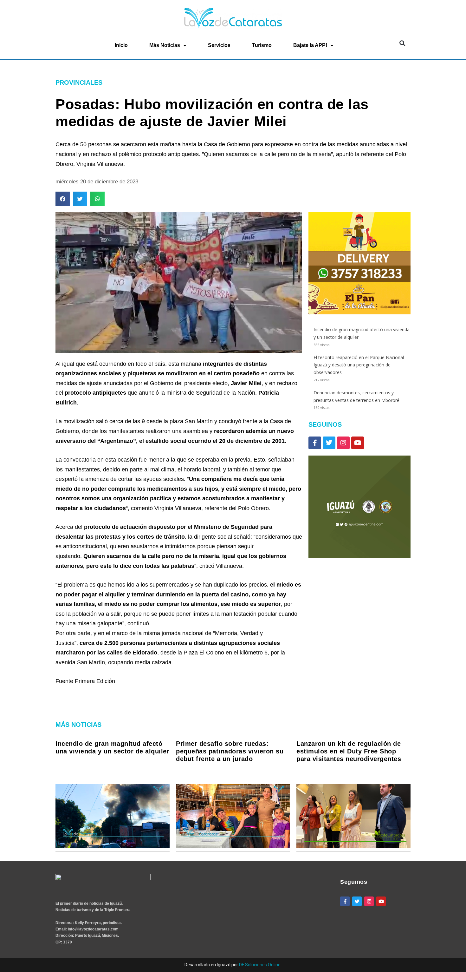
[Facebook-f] (314, 443)
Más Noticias (164, 45)
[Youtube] (357, 443)
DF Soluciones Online (260, 964)
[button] (402, 43)
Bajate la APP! (310, 45)
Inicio (121, 45)
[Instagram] (343, 443)
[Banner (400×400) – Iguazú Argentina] (359, 556)
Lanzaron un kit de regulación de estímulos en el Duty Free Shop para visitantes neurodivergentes (348, 751)
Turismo (262, 45)
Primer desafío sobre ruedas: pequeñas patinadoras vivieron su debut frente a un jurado (229, 751)
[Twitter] (329, 443)
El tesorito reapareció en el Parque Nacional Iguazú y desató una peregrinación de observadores (359, 365)
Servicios (219, 45)
